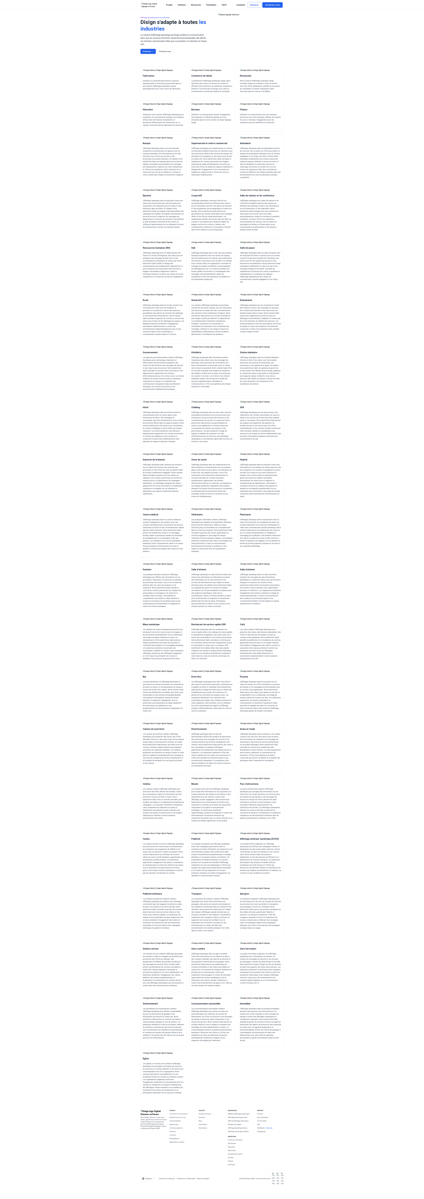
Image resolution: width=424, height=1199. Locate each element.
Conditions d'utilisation (167, 1178)
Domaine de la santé (235, 1154)
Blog (200, 1121)
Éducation (231, 1147)
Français (146, 1178)
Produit (169, 5)
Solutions (182, 5)
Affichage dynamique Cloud (237, 1128)
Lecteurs (173, 1135)
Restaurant (232, 1143)
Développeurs (174, 1138)
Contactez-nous (272, 5)
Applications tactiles (177, 1142)
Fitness (230, 1161)
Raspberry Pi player (234, 1124)
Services (173, 1131)
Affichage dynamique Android (238, 1131)
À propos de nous (205, 1114)
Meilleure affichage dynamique (238, 1114)
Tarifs (224, 5)
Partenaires (211, 5)
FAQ (258, 1124)
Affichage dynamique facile (237, 1117)
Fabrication (232, 1150)
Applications (174, 1124)
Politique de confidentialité (186, 1178)
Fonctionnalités (175, 1121)
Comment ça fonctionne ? (179, 1114)
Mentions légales (203, 1178)
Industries (231, 1164)
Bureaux (231, 1157)
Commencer (146, 51)
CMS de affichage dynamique (238, 1121)
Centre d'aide (261, 1121)
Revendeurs (203, 1128)
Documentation (262, 1117)
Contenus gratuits (176, 1128)
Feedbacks (261, 1128)
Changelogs (261, 1131)
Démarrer (254, 5)
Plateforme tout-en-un (178, 1117)
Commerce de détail (235, 1140)
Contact (260, 1114)
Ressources (196, 5)
